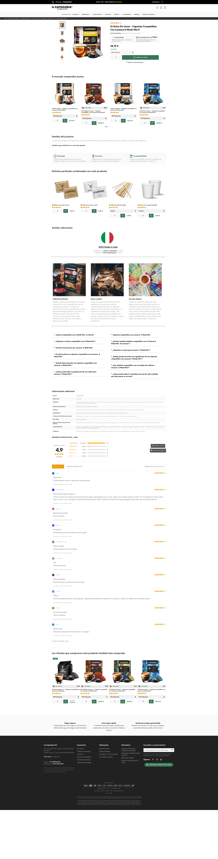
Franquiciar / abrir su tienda (108, 754)
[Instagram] (157, 759)
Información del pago (84, 762)
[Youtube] (161, 760)
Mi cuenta (80, 748)
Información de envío (84, 760)
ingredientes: (56, 413)
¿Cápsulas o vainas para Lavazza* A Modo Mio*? (131, 350)
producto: (56, 409)
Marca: (55, 395)
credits (111, 793)
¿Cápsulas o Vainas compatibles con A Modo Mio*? (76, 341)
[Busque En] (157, 7)
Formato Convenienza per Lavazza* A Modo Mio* (74, 348)
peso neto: (56, 419)
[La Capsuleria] (80, 8)
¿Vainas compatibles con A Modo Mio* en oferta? (75, 335)
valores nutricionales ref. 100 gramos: (61, 423)
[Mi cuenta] (161, 7)
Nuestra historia (104, 748)
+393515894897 (67, 2)
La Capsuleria (80, 395)
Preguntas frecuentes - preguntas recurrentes (128, 749)
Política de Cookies (127, 758)
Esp (163, 2)
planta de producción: (59, 406)
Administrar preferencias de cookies (161, 764)
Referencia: (56, 398)
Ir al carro (80, 754)
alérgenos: (56, 431)
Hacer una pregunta (158, 450)
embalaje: (56, 402)
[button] (79, 335)
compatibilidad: (57, 426)
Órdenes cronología (83, 751)
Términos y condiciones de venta (129, 761)
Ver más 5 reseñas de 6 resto (60, 641)
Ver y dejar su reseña (106, 757)
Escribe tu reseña (158, 446)
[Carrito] (165, 7)
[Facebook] (153, 759)
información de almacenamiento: (62, 416)
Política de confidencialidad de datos (130, 754)
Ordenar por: (149, 466)
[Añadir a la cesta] (65, 121)
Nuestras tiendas (104, 751)
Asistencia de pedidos (84, 757)
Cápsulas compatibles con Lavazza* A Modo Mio (131, 335)
